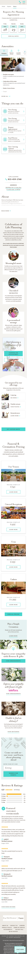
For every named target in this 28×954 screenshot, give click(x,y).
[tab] (4, 52)
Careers (22, 925)
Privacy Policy (7, 927)
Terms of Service (19, 927)
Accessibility (8, 929)
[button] (23, 2)
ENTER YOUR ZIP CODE (10, 764)
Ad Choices (14, 931)
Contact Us (14, 925)
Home (3, 6)
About (14, 6)
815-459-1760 (15, 179)
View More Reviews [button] (8, 906)
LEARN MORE (13, 636)
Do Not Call (19, 929)
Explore (9, 6)
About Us (5, 925)
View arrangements (13, 693)
